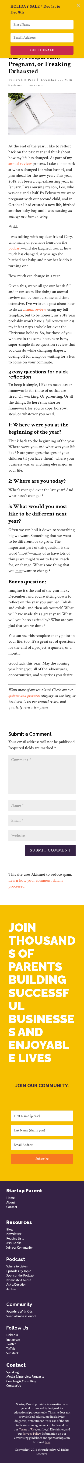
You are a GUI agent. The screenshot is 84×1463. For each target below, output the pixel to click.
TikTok (10, 1348)
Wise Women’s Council (21, 1316)
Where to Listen (17, 1266)
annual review (20, 163)
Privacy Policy (31, 1434)
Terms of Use (27, 1429)
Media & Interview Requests (25, 1376)
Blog (9, 1229)
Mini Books (13, 1243)
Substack (12, 1353)
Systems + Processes (25, 85)
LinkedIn (12, 1335)
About (10, 1202)
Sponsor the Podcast (20, 1275)
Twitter (11, 1344)
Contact (11, 1207)
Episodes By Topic (18, 1271)
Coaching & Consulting (21, 1381)
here (47, 1442)
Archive (11, 1289)
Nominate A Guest (18, 1280)
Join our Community (19, 1247)
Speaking (12, 1372)
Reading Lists (15, 1238)
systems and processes (24, 695)
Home (10, 1198)
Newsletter (13, 1234)
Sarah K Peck (25, 80)
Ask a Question (16, 1284)
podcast (14, 248)
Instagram (13, 1339)
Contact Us (13, 1385)
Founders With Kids (19, 1311)
